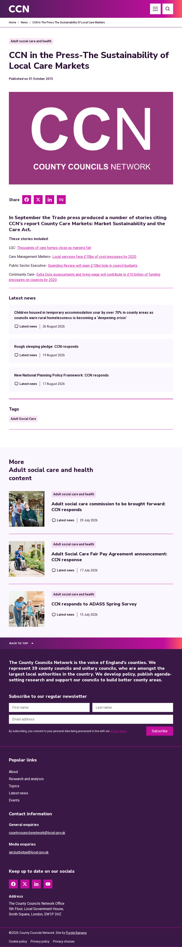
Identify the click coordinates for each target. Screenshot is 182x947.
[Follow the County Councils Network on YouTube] (48, 884)
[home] (24, 9)
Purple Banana (76, 933)
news (24, 22)
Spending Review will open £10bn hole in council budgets (92, 265)
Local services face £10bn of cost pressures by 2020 (94, 257)
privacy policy (118, 731)
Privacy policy (40, 941)
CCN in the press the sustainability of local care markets (68, 22)
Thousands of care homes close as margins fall (54, 248)
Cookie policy (18, 941)
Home (12, 22)
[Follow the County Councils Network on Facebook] (13, 884)
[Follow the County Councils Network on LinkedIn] (36, 884)
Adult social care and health (31, 41)
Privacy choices (64, 941)
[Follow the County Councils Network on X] (24, 884)
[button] (155, 9)
